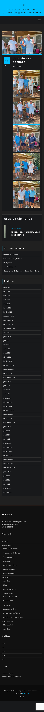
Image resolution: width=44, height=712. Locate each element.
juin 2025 (6, 341)
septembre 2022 (9, 468)
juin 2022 (6, 476)
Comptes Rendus (9, 573)
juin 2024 (6, 386)
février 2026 (7, 308)
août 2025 (6, 332)
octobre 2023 (8, 418)
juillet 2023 (7, 427)
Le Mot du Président (10, 549)
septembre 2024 (9, 377)
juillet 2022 (7, 472)
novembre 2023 (8, 414)
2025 (3, 647)
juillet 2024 (7, 382)
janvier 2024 (7, 406)
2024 (3, 651)
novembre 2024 (8, 369)
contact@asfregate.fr (31, 13)
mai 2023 (6, 435)
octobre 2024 (8, 373)
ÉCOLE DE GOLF (7, 621)
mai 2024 (6, 390)
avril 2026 (6, 300)
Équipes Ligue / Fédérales (12, 613)
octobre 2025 (8, 324)
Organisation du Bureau (11, 553)
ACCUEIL (5, 541)
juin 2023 (6, 431)
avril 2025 (6, 349)
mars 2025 (7, 353)
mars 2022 (7, 488)
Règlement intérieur (10, 565)
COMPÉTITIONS (7, 593)
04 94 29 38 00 (11, 13)
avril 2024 (6, 394)
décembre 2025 (8, 316)
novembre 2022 (8, 459)
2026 (3, 643)
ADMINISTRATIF (7, 545)
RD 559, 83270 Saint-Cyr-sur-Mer (23, 9)
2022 (3, 659)
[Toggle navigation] (39, 20)
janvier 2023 (7, 451)
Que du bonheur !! (9, 267)
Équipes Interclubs (9, 609)
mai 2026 (6, 295)
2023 (3, 655)
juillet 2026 (7, 287)
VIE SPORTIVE (6, 577)
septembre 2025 (9, 328)
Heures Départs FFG (10, 597)
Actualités (6, 581)
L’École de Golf (8, 625)
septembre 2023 (9, 422)
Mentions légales (7, 674)
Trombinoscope (8, 557)
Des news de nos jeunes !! (12, 259)
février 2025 (7, 357)
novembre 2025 (8, 320)
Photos (5, 585)
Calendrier (6, 605)
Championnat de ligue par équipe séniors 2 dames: (21, 271)
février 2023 (7, 447)
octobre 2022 (8, 464)
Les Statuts (7, 561)
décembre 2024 (8, 365)
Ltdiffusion (25, 693)
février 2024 (7, 402)
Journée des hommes (22, 60)
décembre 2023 (8, 410)
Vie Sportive (11, 228)
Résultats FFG (8, 601)
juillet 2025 (7, 337)
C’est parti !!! (8, 263)
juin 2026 (6, 291)
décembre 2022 (8, 455)
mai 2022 (6, 480)
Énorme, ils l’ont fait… (11, 255)
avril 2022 (6, 484)
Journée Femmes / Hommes (13, 617)
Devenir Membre (9, 569)
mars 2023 (7, 443)
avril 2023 (6, 439)
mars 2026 (7, 304)
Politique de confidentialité (11, 676)
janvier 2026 (7, 312)
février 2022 (7, 492)
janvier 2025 (7, 361)
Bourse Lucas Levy (9, 589)
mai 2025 (6, 345)
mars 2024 (7, 398)
